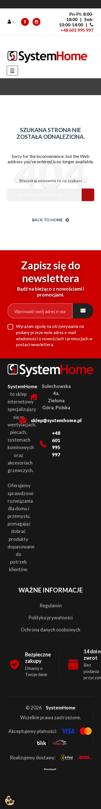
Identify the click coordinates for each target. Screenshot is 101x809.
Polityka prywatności (50, 617)
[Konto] (11, 22)
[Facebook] (25, 22)
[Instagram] (36, 22)
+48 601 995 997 (76, 30)
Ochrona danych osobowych (50, 630)
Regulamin (51, 605)
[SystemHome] (47, 56)
